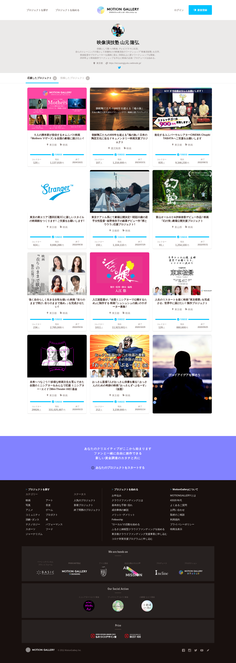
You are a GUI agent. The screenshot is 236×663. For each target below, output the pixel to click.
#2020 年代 (176, 500)
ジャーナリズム (34, 534)
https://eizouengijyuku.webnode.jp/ (125, 62)
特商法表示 (176, 529)
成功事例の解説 (120, 510)
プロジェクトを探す (37, 10)
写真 (28, 505)
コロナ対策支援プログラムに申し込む (132, 538)
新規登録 (202, 10)
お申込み (116, 495)
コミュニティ (33, 514)
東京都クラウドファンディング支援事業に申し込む (137, 534)
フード (49, 529)
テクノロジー (33, 524)
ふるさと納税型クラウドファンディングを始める (137, 529)
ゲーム (49, 510)
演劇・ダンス (32, 519)
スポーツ (30, 529)
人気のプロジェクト (85, 500)
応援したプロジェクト (41, 78)
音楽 (48, 505)
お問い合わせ (177, 510)
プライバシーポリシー (182, 524)
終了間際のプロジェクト (86, 510)
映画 (28, 500)
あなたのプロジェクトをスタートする (120, 467)
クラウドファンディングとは (127, 500)
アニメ (29, 510)
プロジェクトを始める (67, 10)
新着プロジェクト (83, 505)
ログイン (179, 10)
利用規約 (175, 519)
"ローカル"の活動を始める (126, 524)
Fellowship (117, 519)
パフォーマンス (54, 524)
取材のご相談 (177, 514)
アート (49, 500)
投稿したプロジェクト (74, 78)
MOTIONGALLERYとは (183, 495)
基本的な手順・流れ (122, 505)
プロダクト (52, 514)
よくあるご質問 (178, 505)
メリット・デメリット (123, 514)
